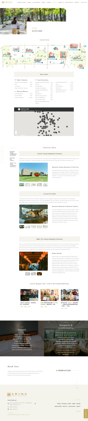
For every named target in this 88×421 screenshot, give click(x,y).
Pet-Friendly (36, 2)
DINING (49, 2)
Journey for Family (12, 159)
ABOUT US (61, 2)
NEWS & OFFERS (22, 2)
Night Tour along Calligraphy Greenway (12, 164)
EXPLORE (54, 2)
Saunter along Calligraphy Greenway (12, 153)
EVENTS (43, 2)
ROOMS (29, 2)
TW (83, 2)
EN (81, 2)
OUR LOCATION (69, 2)
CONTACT (76, 2)
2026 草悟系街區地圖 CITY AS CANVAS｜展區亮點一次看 (49, 303)
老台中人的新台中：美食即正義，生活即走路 (28, 303)
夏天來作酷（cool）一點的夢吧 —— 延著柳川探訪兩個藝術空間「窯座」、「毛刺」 (69, 304)
